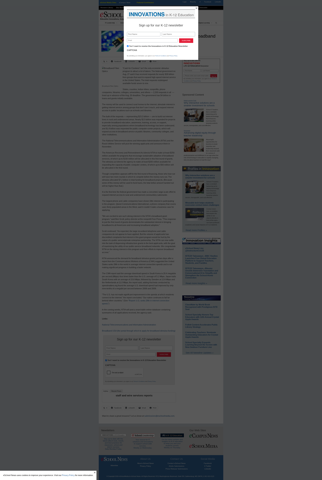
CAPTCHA (132, 50)
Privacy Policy (173, 55)
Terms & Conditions (160, 55)
